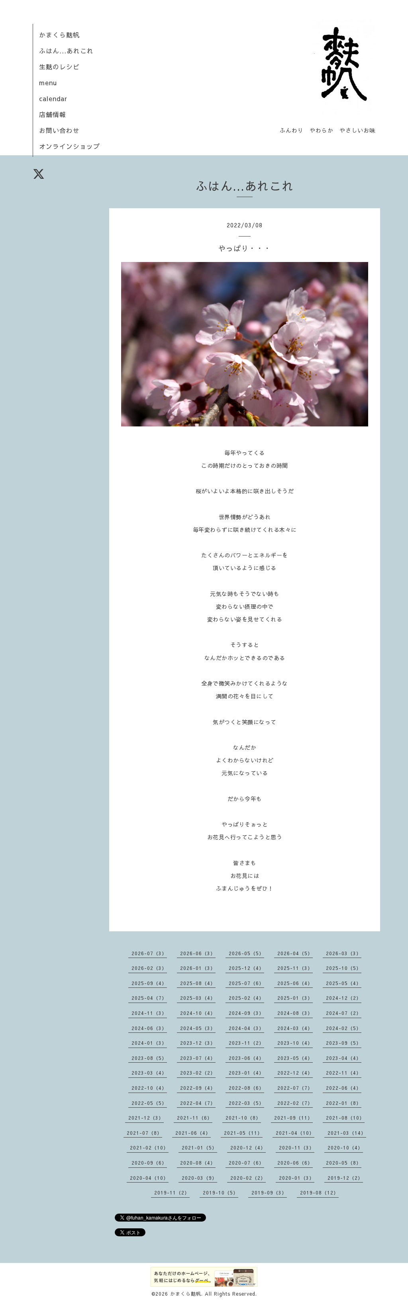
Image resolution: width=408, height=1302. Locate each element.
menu (48, 82)
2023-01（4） (246, 1072)
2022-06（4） (343, 1088)
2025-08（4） (198, 983)
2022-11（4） (343, 1072)
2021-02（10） (149, 1147)
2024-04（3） (246, 1028)
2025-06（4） (295, 983)
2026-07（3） (149, 953)
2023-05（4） (295, 1058)
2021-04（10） (295, 1133)
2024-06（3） (149, 1028)
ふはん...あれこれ (66, 50)
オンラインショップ (69, 146)
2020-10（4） (345, 1147)
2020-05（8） (343, 1162)
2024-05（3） (198, 1028)
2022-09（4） (198, 1088)
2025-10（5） (343, 968)
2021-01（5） (199, 1147)
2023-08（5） (149, 1058)
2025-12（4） (246, 968)
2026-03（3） (343, 953)
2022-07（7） (295, 1088)
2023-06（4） (246, 1058)
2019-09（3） (269, 1192)
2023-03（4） (149, 1072)
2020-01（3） (296, 1178)
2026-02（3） (149, 968)
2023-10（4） (295, 1043)
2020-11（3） (296, 1147)
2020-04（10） (149, 1178)
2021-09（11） (293, 1117)
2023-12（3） (198, 1043)
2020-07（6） (246, 1162)
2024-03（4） (295, 1028)
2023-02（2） (198, 1072)
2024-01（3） (149, 1043)
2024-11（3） (149, 1013)
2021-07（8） (144, 1133)
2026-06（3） (198, 953)
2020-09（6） (149, 1162)
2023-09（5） (343, 1043)
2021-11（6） (194, 1117)
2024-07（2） (343, 1013)
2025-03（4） (198, 998)
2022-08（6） (246, 1088)
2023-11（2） (246, 1043)
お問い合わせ (59, 130)
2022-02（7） (295, 1103)
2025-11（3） (295, 968)
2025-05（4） (343, 983)
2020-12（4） (248, 1147)
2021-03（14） (347, 1133)
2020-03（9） (199, 1178)
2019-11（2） (172, 1192)
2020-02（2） (248, 1178)
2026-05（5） (246, 953)
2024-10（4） (198, 1013)
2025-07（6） (246, 983)
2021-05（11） (243, 1133)
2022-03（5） (246, 1103)
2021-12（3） (146, 1117)
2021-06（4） (193, 1133)
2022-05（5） (149, 1103)
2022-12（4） (295, 1072)
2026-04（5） (295, 953)
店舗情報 (52, 114)
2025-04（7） (149, 998)
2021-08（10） (345, 1117)
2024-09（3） (246, 1013)
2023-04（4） (343, 1058)
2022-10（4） (149, 1088)
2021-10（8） (243, 1117)
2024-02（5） (343, 1028)
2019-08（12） (319, 1192)
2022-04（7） (198, 1103)
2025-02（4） (246, 998)
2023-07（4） (198, 1058)
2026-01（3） (198, 968)
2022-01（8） (343, 1103)
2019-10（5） (220, 1192)
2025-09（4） (149, 983)
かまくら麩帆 (59, 34)
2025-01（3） (295, 998)
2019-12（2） (345, 1178)
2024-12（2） (343, 998)
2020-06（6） (295, 1162)
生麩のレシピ (59, 66)
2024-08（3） (295, 1013)
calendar (53, 98)
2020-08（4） (198, 1162)
